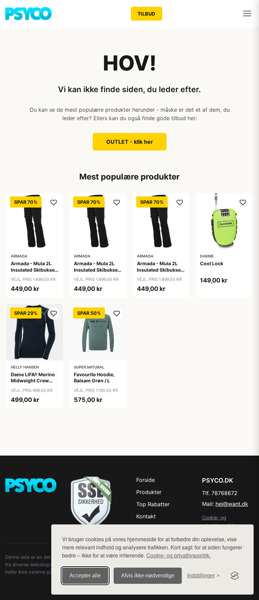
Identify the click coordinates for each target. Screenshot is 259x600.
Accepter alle (85, 575)
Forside (145, 479)
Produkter (149, 492)
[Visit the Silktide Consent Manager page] (235, 576)
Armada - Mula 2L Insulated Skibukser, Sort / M (34, 269)
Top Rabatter (153, 504)
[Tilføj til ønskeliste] (54, 202)
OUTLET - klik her (129, 141)
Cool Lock (211, 263)
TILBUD (146, 14)
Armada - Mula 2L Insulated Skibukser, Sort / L (97, 269)
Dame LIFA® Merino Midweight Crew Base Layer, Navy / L (33, 380)
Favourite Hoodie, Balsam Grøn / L (94, 377)
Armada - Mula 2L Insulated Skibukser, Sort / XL (160, 269)
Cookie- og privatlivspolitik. (178, 555)
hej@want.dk (231, 503)
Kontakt (146, 516)
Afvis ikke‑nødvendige (147, 575)
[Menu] (247, 13)
